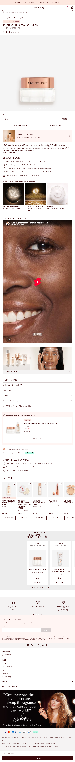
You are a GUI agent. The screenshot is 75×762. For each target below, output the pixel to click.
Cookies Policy (6, 677)
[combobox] (37, 119)
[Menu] (2, 7)
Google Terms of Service (49, 746)
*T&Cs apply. (5, 637)
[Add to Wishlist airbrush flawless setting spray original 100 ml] (45, 483)
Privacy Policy (14, 639)
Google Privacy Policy (33, 746)
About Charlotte (7, 667)
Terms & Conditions (26, 743)
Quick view (27, 431)
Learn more (24, 449)
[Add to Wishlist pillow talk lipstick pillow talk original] (60, 483)
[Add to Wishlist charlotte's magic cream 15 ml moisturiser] (70, 24)
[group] (13, 197)
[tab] (34, 587)
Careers (4, 670)
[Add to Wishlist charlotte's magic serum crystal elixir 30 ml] (14, 483)
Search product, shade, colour (16, 12)
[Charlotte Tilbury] (37, 7)
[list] (37, 73)
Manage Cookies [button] (50, 743)
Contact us (5, 740)
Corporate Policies (39, 743)
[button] (4, 12)
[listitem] (37, 73)
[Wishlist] (7, 7)
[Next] (50, 587)
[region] (37, 428)
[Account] (66, 7)
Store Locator (6, 663)
